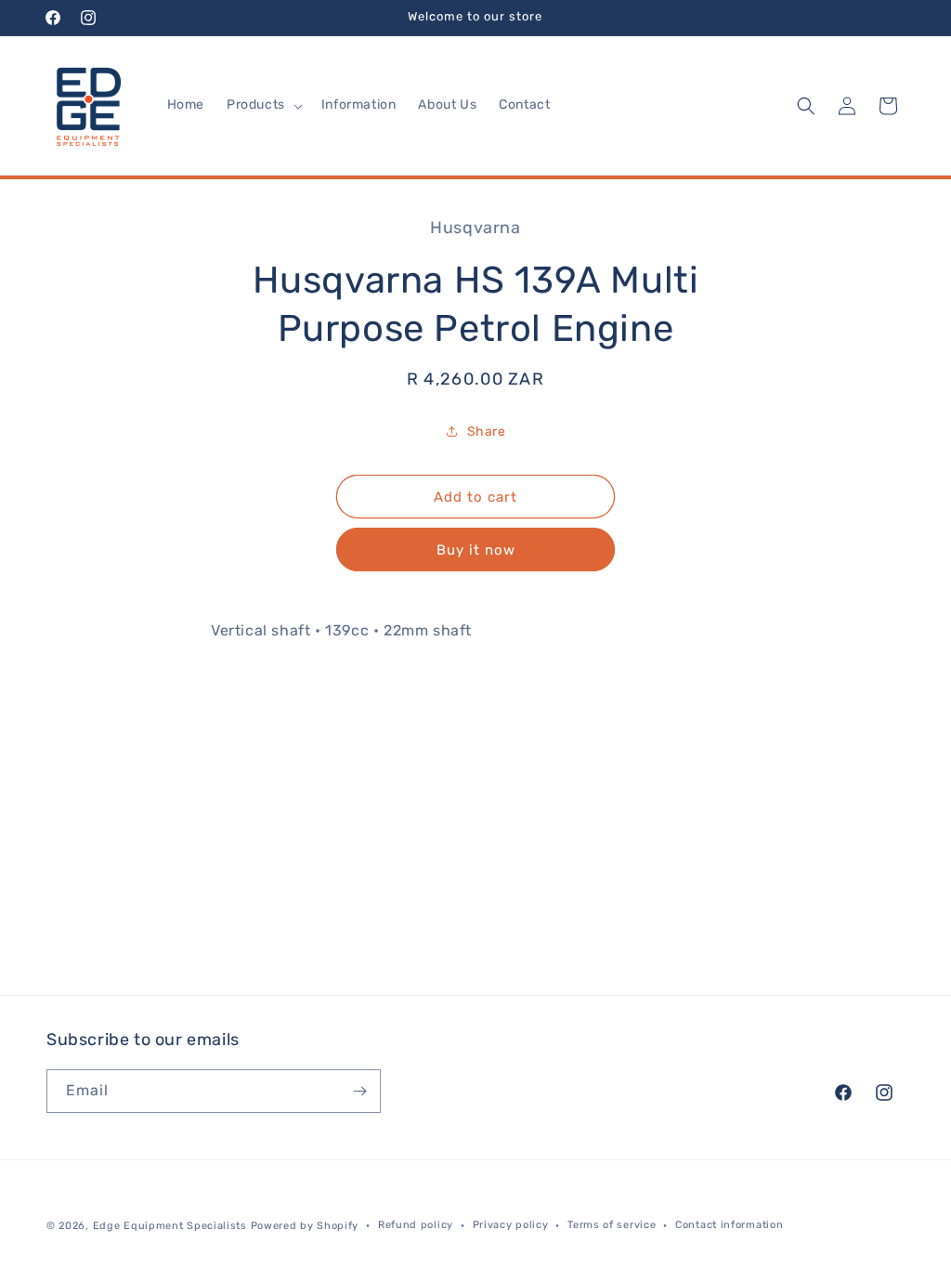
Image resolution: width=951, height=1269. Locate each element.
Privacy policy (511, 1225)
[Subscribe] (359, 1091)
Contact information (729, 1225)
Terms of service (611, 1225)
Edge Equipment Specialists (170, 1226)
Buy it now (475, 550)
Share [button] (486, 431)
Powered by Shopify (305, 1226)
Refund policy (415, 1225)
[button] (262, 104)
